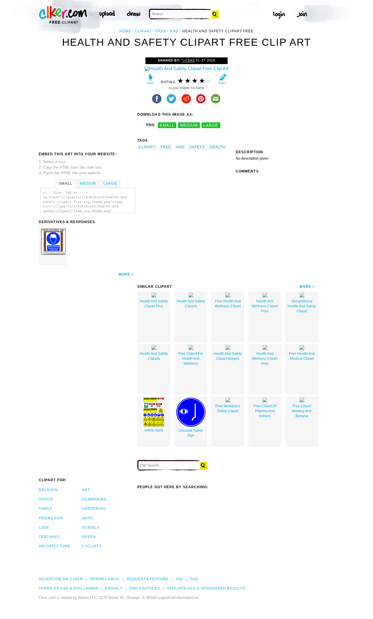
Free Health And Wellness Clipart (228, 303)
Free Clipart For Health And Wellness (190, 359)
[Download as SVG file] (150, 81)
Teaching (49, 537)
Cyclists (92, 546)
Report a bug (105, 579)
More (124, 274)
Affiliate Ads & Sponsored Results (206, 588)
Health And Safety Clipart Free (154, 303)
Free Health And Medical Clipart (302, 356)
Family (45, 509)
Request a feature (147, 579)
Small (65, 183)
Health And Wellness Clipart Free (265, 306)
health (217, 147)
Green (89, 537)
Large (110, 183)
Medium (88, 183)
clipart (143, 31)
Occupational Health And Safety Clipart (302, 306)
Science (91, 527)
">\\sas (188, 60)
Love (44, 527)
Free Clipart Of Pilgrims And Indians (264, 411)
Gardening (94, 509)
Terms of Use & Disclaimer (68, 588)
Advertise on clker (61, 579)
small (167, 125)
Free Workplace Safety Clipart (227, 408)
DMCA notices (145, 588)
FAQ (194, 579)
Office (46, 499)
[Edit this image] (222, 81)
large (210, 125)
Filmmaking (94, 499)
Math (87, 518)
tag (179, 579)
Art (86, 490)
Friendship (51, 518)
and (174, 31)
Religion (48, 490)
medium (189, 125)
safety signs (154, 430)
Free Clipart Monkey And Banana (302, 411)
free (161, 31)
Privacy (114, 588)
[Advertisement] (88, 101)
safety (197, 147)
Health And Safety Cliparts (191, 303)
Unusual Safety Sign (191, 433)
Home (125, 31)
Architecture (54, 546)
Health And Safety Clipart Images (228, 356)
